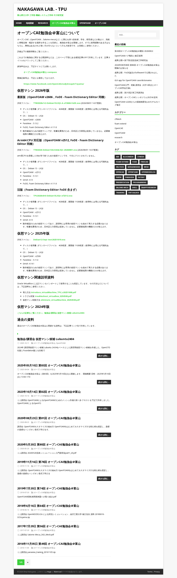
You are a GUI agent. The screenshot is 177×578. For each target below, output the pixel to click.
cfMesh (118, 119)
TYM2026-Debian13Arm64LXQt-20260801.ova (55, 150)
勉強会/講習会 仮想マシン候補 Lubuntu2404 (45, 339)
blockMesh (128, 157)
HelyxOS (120, 167)
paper (118, 177)
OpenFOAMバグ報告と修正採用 (129, 55)
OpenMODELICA (148, 172)
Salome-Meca (122, 187)
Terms (149, 572)
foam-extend (120, 123)
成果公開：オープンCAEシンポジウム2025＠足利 (136, 97)
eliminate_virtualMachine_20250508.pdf (60, 300)
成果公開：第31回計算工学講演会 (129, 92)
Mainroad (58, 572)
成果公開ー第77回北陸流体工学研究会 (131, 60)
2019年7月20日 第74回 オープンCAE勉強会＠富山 (48, 488)
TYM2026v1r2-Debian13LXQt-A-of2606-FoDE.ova (56, 103)
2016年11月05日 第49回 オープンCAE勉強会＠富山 (49, 544)
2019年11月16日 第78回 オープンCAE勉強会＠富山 (49, 462)
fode (134, 162)
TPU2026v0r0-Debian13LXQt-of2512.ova (52, 195)
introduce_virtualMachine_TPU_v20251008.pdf (53, 292)
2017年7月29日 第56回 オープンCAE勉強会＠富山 (48, 526)
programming (139, 182)
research (118, 137)
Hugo (49, 572)
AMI (117, 157)
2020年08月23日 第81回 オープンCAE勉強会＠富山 (49, 418)
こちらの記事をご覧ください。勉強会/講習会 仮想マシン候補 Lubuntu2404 (50, 313)
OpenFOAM (61, 343)
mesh (146, 167)
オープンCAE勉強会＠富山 (44, 343)
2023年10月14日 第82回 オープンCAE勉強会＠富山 (49, 392)
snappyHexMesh (148, 187)
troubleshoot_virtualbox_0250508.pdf (53, 296)
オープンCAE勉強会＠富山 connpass (40, 72)
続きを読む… (104, 355)
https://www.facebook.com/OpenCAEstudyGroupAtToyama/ (54, 84)
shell (134, 187)
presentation (122, 182)
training (120, 192)
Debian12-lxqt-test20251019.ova (49, 239)
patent (141, 177)
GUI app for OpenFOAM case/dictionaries (133, 80)
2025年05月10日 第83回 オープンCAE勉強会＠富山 (49, 365)
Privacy (157, 572)
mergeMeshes (134, 167)
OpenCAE (119, 128)
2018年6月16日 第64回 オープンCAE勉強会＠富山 (48, 506)
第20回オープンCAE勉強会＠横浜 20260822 (134, 51)
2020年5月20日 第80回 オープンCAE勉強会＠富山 (48, 444)
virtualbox (133, 192)
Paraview (129, 177)
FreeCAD (144, 162)
